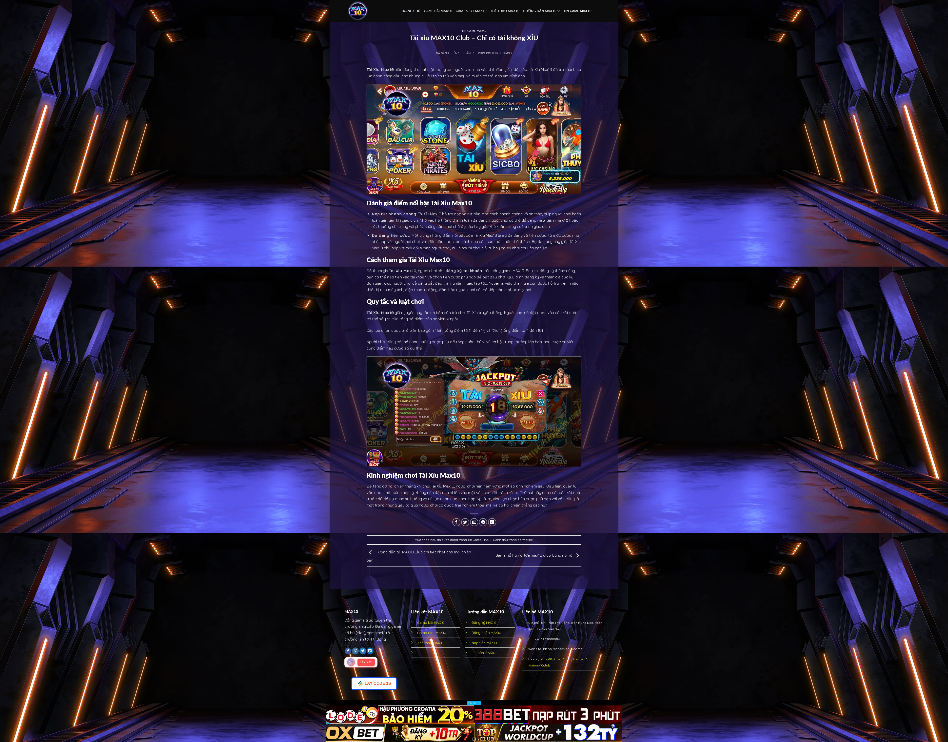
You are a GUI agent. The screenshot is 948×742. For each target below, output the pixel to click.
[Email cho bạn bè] (474, 522)
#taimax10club (539, 665)
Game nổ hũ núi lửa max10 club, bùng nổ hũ (534, 555)
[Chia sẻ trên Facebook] (456, 522)
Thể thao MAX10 (505, 11)
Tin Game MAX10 (577, 11)
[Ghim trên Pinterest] (483, 522)
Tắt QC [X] (474, 703)
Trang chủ (410, 11)
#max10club (562, 659)
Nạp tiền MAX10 (484, 643)
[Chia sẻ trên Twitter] (465, 522)
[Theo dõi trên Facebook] (348, 650)
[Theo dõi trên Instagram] (355, 650)
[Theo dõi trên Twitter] (362, 650)
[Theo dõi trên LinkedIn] (370, 650)
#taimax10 (580, 659)
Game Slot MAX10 (471, 11)
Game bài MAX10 (438, 11)
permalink (525, 540)
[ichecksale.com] (369, 11)
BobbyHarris (502, 53)
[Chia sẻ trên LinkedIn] (492, 522)
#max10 (546, 659)
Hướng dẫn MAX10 (539, 11)
